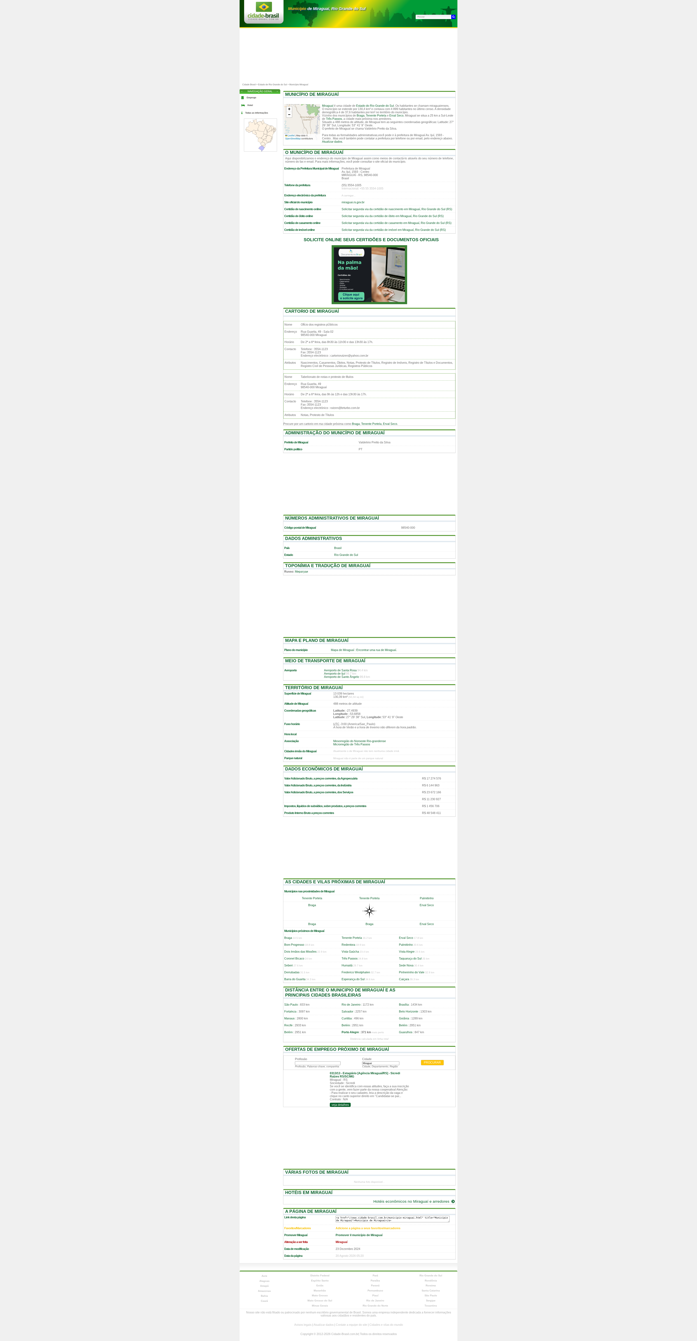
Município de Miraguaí (312, 94)
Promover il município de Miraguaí (359, 1235)
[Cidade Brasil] (263, 19)
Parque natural (293, 758)
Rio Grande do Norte (375, 1305)
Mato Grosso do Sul (319, 1300)
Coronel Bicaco (294, 958)
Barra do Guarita (294, 979)
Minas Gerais (320, 1305)
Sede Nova (406, 965)
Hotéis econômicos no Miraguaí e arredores (412, 1201)
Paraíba (375, 1280)
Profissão (301, 1059)
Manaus (289, 1018)
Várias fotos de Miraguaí (316, 1172)
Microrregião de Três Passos (351, 744)
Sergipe (430, 1300)
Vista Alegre (407, 951)
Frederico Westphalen (356, 972)
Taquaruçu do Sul (410, 958)
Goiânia (404, 1018)
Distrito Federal (319, 1275)
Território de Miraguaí (314, 687)
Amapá (264, 1285)
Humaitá (347, 965)
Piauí (375, 1295)
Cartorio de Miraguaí (312, 311)
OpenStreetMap (293, 138)
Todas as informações (256, 113)
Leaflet (291, 135)
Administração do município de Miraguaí (335, 432)
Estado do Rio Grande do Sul (375, 105)
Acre (264, 1275)
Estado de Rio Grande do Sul (272, 84)
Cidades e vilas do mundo (386, 1324)
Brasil (338, 548)
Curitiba (347, 1018)
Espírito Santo (320, 1280)
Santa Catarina (431, 1290)
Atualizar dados (332, 141)
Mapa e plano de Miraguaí (316, 640)
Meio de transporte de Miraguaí (325, 660)
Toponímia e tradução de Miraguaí (327, 565)
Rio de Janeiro (351, 1004)
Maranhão (320, 1290)
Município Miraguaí (298, 84)
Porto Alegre (350, 1032)
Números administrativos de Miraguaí (332, 518)
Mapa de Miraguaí (342, 650)
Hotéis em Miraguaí (309, 1192)
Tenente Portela (376, 115)
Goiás (319, 1285)
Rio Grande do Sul (346, 554)
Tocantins (431, 1305)
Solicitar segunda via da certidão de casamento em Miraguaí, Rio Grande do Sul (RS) (396, 222)
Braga (360, 115)
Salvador (347, 1011)
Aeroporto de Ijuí (334, 673)
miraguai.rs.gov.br (353, 202)
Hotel (250, 105)
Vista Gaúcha (350, 951)
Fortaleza (290, 1011)
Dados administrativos (313, 538)
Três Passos (334, 118)
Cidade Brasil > (250, 84)
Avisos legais (302, 1324)
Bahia (264, 1295)
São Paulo (291, 1004)
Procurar (432, 1062)
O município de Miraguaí (314, 152)
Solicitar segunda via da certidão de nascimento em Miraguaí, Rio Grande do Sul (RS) (397, 209)
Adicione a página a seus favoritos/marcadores (368, 1228)
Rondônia (431, 1280)
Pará (375, 1275)
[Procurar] (453, 17)
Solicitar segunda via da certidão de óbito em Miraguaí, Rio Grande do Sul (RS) (393, 216)
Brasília (404, 1004)
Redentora (348, 944)
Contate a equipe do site (351, 1324)
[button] (289, 109)
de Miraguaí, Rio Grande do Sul (327, 8)
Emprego (251, 97)
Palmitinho (427, 898)
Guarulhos (405, 1032)
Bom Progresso (294, 944)
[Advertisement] (348, 55)
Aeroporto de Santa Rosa (340, 670)
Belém (346, 1025)
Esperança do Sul (353, 979)
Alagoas (264, 1280)
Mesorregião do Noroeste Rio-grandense (359, 741)
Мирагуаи (301, 571)
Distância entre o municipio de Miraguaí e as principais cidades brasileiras (340, 992)
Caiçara (404, 979)
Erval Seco (396, 115)
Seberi (288, 965)
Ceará (264, 1300)
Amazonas (264, 1290)
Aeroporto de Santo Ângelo (341, 676)
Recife (288, 1025)
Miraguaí (327, 105)
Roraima (431, 1285)
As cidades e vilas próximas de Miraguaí (335, 881)
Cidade (367, 1059)
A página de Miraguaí (311, 1211)
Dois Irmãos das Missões (300, 951)
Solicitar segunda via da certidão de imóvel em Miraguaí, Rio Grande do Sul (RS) (394, 229)
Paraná (375, 1285)
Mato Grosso (320, 1295)
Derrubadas (291, 972)
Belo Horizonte (408, 1011)
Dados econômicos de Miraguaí (324, 768)
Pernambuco (375, 1290)
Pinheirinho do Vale (411, 972)
